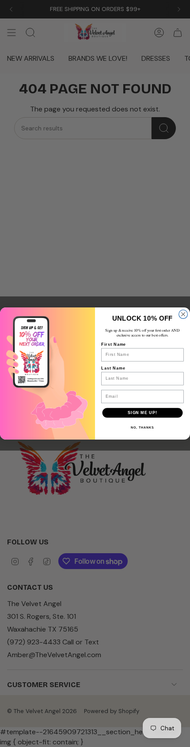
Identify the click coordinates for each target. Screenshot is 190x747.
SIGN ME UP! (142, 412)
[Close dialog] (183, 314)
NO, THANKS (142, 427)
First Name (113, 344)
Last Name (113, 368)
